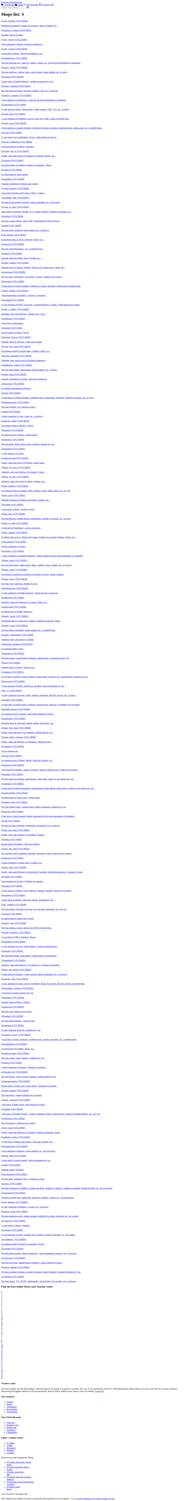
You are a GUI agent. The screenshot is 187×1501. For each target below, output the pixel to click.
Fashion (10, 1402)
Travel (9, 1404)
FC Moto (11, 1443)
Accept (111, 1498)
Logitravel (11, 1430)
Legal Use (99, 1391)
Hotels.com (11, 1427)
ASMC (10, 1445)
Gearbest (10, 1453)
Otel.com (11, 1422)
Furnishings (12, 1407)
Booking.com (12, 1425)
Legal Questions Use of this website (92, 1498)
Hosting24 (11, 1448)
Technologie (12, 1412)
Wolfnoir (10, 1450)
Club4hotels (12, 1432)
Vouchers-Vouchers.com (11, 2)
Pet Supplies (12, 1409)
